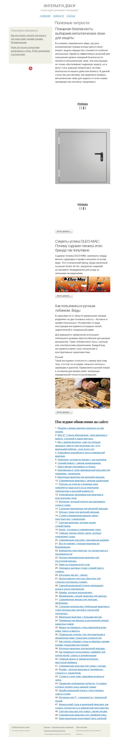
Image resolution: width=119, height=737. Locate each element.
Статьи (70, 15)
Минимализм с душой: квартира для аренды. (83, 596)
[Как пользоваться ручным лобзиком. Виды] (82, 393)
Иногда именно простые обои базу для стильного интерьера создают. (78, 580)
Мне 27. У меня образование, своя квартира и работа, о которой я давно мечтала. (81, 436)
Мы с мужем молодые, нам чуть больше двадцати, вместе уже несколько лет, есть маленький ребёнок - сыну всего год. (78, 445)
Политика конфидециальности (54, 731)
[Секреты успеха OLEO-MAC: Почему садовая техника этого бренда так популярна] (82, 284)
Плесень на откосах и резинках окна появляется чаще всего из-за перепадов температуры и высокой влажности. (77, 487)
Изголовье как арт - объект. (73, 575)
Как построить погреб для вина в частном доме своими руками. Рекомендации (28, 39)
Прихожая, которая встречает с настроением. (82, 459)
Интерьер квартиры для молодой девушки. (82, 648)
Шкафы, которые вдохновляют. (76, 592)
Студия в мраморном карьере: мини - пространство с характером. (77, 517)
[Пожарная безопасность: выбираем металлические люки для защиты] (82, 156)
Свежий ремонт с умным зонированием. (79, 463)
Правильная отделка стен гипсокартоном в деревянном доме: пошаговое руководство (80, 636)
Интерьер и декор (59, 5)
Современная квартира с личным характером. (84, 480)
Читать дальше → (64, 231)
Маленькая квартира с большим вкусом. (80, 617)
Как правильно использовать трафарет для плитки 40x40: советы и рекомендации (80, 653)
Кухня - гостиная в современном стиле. (80, 529)
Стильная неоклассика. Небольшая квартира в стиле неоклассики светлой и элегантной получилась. (82, 610)
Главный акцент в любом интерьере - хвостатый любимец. (77, 660)
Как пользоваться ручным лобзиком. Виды (75, 308)
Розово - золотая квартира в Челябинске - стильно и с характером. (79, 671)
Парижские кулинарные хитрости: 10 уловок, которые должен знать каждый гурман (81, 685)
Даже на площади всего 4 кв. (74, 564)
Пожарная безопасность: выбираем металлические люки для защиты (80, 33)
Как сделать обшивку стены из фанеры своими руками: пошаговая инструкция (82, 643)
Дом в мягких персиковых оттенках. (77, 466)
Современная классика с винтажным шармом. (84, 540)
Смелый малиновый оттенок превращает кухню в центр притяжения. (79, 587)
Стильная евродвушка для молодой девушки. (83, 508)
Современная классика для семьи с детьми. (82, 665)
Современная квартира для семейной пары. (83, 714)
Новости (58, 15)
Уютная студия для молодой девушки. (79, 512)
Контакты (47, 727)
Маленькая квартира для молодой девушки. (81, 477)
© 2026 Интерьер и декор (21, 727)
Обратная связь (81, 727)
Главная (45, 15)
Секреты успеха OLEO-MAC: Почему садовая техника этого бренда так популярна (78, 245)
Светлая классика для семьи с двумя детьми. (83, 711)
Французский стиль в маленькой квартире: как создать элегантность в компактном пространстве (82, 706)
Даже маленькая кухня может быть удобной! (83, 718)
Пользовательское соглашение (63, 727)
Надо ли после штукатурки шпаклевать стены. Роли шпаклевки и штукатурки (30, 51)
